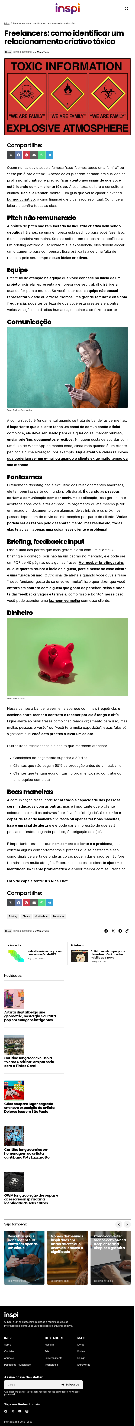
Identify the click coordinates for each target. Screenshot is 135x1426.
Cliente (26, 916)
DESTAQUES (54, 1338)
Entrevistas (83, 1364)
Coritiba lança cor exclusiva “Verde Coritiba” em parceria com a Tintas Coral (29, 1062)
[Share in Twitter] (113, 931)
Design (81, 1357)
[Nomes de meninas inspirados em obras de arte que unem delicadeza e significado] (67, 1258)
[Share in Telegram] (120, 931)
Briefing (13, 916)
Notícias (49, 1344)
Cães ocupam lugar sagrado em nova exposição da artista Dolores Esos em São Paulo (29, 1107)
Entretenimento (53, 1357)
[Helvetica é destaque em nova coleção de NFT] (36, 953)
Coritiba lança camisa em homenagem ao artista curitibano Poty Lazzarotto (26, 1153)
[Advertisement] (101, 999)
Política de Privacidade (17, 1364)
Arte (47, 1351)
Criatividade (41, 916)
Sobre (7, 1344)
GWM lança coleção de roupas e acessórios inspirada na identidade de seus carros (31, 1199)
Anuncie (9, 1357)
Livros (80, 1344)
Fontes (81, 1351)
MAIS (81, 1338)
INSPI (8, 1338)
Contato (9, 1351)
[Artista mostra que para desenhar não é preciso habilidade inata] (99, 953)
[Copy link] (127, 931)
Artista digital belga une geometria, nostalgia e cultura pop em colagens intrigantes (30, 1016)
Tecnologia (51, 1364)
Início (6, 23)
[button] (7, 9)
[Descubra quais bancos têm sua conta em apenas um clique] (24, 1258)
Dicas (8, 52)
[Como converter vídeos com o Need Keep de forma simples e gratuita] (111, 1258)
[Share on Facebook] (106, 931)
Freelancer (58, 916)
